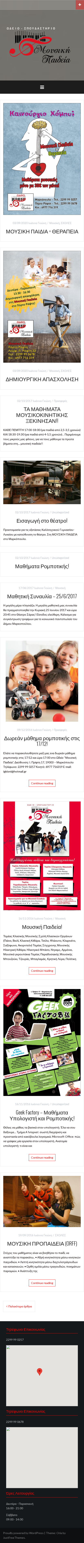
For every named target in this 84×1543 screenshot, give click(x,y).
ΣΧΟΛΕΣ (66, 223)
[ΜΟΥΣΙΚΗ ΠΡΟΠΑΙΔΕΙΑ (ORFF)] (42, 1201)
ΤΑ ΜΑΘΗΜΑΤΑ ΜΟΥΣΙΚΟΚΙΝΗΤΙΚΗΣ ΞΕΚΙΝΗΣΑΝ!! (42, 414)
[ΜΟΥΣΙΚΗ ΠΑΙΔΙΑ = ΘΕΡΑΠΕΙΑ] (42, 158)
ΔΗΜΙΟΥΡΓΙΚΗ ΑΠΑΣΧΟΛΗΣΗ (42, 379)
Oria (59, 1533)
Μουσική (54, 223)
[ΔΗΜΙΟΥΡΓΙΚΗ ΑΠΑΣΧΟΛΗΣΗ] (42, 306)
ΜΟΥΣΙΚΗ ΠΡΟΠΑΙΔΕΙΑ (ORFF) (42, 1243)
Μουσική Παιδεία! (42, 926)
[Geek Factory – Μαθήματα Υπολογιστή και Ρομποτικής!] (42, 1042)
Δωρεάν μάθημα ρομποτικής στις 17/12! (42, 741)
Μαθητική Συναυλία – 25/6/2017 (42, 596)
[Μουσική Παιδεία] (42, 44)
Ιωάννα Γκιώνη (37, 223)
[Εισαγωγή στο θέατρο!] (42, 482)
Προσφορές (60, 401)
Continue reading (42, 783)
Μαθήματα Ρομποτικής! (42, 566)
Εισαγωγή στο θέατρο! (42, 520)
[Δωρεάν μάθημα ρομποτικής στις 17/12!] (42, 680)
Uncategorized (60, 512)
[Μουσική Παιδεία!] (42, 855)
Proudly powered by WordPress (23, 1533)
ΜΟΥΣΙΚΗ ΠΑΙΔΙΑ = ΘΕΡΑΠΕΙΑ (42, 231)
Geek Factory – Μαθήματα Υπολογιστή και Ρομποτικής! (42, 1115)
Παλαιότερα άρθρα (20, 1306)
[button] (39, 1372)
